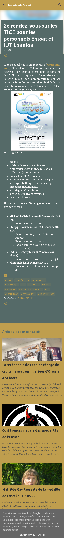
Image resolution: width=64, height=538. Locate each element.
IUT (23, 285)
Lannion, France (25, 298)
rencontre (10, 289)
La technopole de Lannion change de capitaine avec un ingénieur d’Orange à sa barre (31, 371)
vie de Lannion (28, 294)
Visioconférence (46, 294)
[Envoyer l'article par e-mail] (5, 277)
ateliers (8, 280)
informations (38, 280)
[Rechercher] (60, 4)
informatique (11, 285)
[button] (5, 56)
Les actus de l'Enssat (19, 4)
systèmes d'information (30, 289)
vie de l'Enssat (11, 294)
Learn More (27, 534)
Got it (41, 534)
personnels (33, 285)
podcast (46, 285)
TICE (47, 289)
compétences (22, 280)
